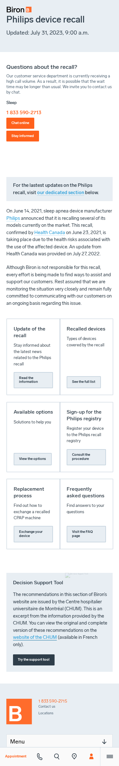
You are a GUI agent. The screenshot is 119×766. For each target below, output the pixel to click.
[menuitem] (17, 7)
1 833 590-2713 (23, 112)
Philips (13, 218)
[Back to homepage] (22, 713)
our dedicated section (60, 192)
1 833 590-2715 (52, 701)
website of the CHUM (35, 637)
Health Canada (49, 232)
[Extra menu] (109, 756)
